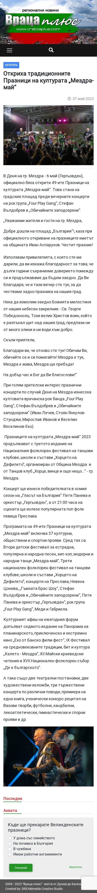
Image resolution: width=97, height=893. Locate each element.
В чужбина (22, 849)
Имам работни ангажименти (37, 854)
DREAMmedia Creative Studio (42, 889)
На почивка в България (33, 843)
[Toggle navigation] (9, 50)
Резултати (75, 867)
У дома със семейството (34, 838)
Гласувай (21, 867)
